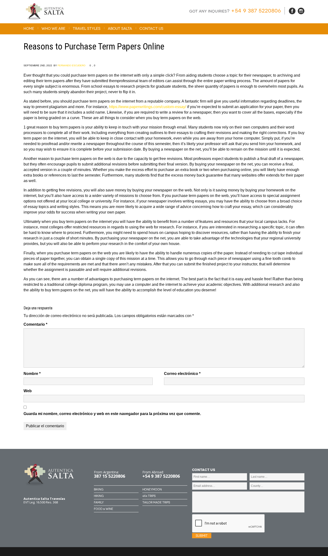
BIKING (98, 489)
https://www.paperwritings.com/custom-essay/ (147, 107)
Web (28, 391)
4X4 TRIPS (149, 496)
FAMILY (99, 502)
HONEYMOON (152, 489)
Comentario (35, 324)
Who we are (53, 28)
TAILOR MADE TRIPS (156, 502)
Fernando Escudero (71, 65)
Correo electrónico (182, 374)
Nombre (32, 374)
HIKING (98, 496)
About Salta (120, 28)
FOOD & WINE (103, 508)
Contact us (151, 28)
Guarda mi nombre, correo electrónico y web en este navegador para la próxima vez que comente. (112, 414)
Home (29, 28)
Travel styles (86, 28)
